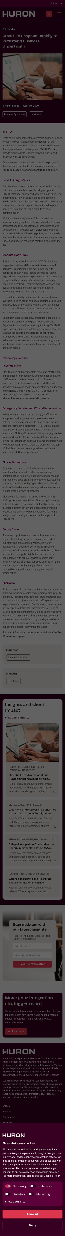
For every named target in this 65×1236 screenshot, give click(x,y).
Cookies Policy (52, 1175)
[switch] (15, 1186)
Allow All (32, 1214)
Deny (32, 1225)
